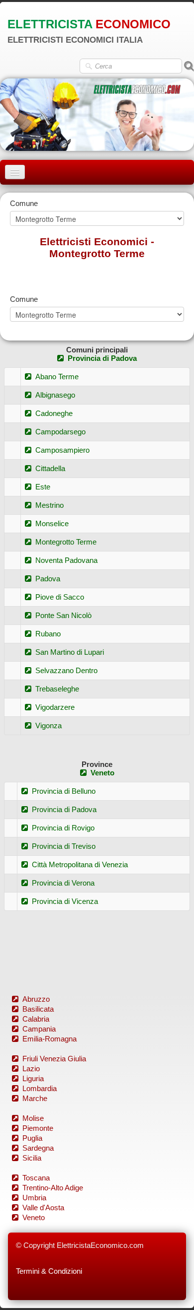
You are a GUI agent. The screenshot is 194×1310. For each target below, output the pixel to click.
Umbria (34, 1197)
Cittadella (50, 468)
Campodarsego (60, 431)
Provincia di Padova (102, 358)
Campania (39, 1029)
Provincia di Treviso (64, 846)
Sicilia (31, 1158)
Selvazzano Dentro (66, 670)
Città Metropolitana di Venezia (80, 864)
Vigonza (48, 725)
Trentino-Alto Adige (52, 1187)
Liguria (33, 1078)
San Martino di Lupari (69, 652)
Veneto (102, 772)
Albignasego (55, 395)
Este (42, 487)
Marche (34, 1098)
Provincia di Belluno (64, 791)
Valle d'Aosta (43, 1207)
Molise (33, 1118)
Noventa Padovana (66, 560)
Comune (24, 203)
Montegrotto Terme (66, 542)
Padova (47, 578)
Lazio (31, 1068)
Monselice (52, 523)
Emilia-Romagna (49, 1038)
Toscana (36, 1177)
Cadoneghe (54, 413)
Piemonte (37, 1128)
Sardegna (38, 1148)
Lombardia (39, 1088)
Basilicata (38, 1009)
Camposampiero (62, 450)
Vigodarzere (55, 707)
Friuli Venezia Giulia (54, 1058)
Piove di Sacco (59, 597)
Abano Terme (57, 376)
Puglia (32, 1138)
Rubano (48, 633)
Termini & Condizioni (49, 1271)
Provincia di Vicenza (65, 901)
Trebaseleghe (57, 689)
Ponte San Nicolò (63, 615)
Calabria (35, 1019)
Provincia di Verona (63, 883)
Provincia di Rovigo (63, 828)
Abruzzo (36, 999)
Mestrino (49, 505)
